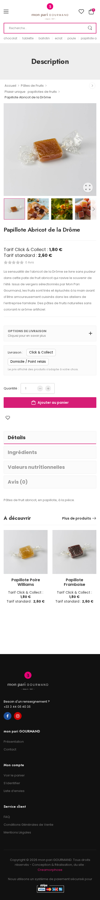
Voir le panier (14, 775)
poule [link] (71, 38)
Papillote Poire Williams (25, 582)
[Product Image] (50, 149)
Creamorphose (50, 869)
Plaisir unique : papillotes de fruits (31, 91)
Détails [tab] (16, 437)
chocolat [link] (10, 38)
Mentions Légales (17, 832)
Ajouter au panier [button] (25, 603)
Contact (10, 749)
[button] (6, 11)
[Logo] (50, 11)
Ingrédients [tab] (22, 452)
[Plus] (48, 388)
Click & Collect (41, 352)
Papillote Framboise (74, 582)
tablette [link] (27, 38)
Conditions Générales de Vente (28, 824)
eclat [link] (58, 38)
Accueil (10, 85)
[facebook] (7, 716)
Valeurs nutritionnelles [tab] (36, 467)
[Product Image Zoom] (88, 187)
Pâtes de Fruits (32, 85)
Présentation (14, 741)
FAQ (7, 817)
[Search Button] (90, 28)
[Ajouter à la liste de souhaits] (8, 417)
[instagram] (18, 716)
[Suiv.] (92, 86)
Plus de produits (76, 518)
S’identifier (12, 783)
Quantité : (11, 388)
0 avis (29, 262)
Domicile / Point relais (28, 361)
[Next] (93, 209)
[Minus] (40, 388)
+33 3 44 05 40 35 (17, 706)
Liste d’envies (14, 791)
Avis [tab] (18, 482)
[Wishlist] (81, 11)
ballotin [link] (44, 38)
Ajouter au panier (53, 402)
